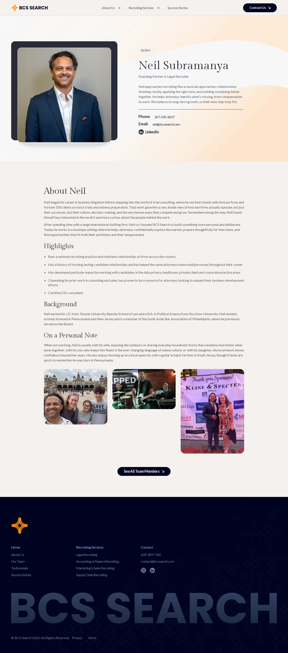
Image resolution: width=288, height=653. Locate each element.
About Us (108, 8)
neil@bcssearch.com (166, 124)
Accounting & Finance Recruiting (97, 561)
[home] (31, 7)
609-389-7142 (151, 555)
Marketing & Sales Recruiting (95, 568)
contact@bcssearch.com (157, 561)
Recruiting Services (141, 8)
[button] (111, 7)
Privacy (77, 638)
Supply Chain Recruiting (91, 575)
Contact (147, 547)
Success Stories (178, 8)
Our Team (17, 561)
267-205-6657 (164, 117)
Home (15, 547)
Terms (92, 638)
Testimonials (19, 568)
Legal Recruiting (86, 555)
